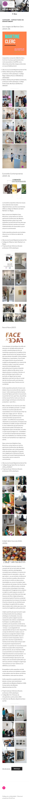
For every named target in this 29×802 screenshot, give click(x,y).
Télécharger (17, 768)
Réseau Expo (10, 9)
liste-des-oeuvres (6, 768)
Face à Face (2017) (9, 327)
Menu (15, 14)
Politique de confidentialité (9, 796)
